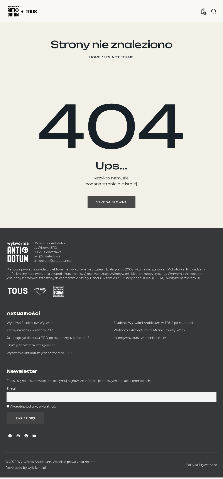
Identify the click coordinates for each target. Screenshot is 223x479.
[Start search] (214, 11)
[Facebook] (10, 435)
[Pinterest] (26, 435)
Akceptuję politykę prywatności (33, 406)
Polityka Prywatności (202, 465)
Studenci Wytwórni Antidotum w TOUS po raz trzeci (153, 323)
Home (94, 57)
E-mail (11, 389)
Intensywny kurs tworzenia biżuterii (141, 338)
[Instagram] (18, 435)
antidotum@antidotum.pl (53, 261)
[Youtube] (34, 435)
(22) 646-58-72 (49, 256)
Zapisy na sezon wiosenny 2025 (30, 330)
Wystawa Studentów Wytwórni (30, 323)
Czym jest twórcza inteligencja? (31, 345)
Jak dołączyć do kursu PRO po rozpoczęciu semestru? (48, 338)
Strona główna (111, 202)
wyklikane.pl (37, 468)
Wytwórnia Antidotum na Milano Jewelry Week (149, 330)
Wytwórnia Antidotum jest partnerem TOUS (40, 353)
